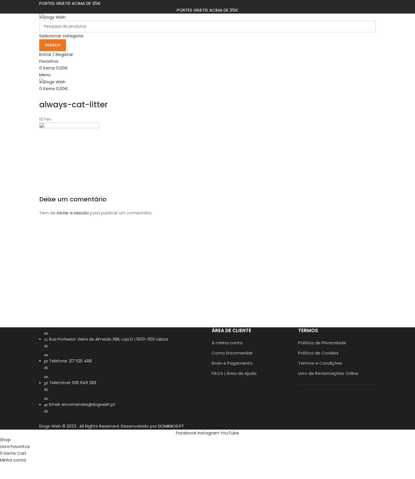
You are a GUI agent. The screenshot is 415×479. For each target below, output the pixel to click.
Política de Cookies (318, 353)
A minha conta (227, 343)
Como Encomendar (232, 353)
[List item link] (121, 375)
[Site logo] (52, 17)
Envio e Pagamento (232, 363)
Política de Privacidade (322, 343)
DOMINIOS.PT (171, 426)
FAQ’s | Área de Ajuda (234, 373)
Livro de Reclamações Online (328, 373)
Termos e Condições (320, 363)
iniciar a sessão (73, 213)
